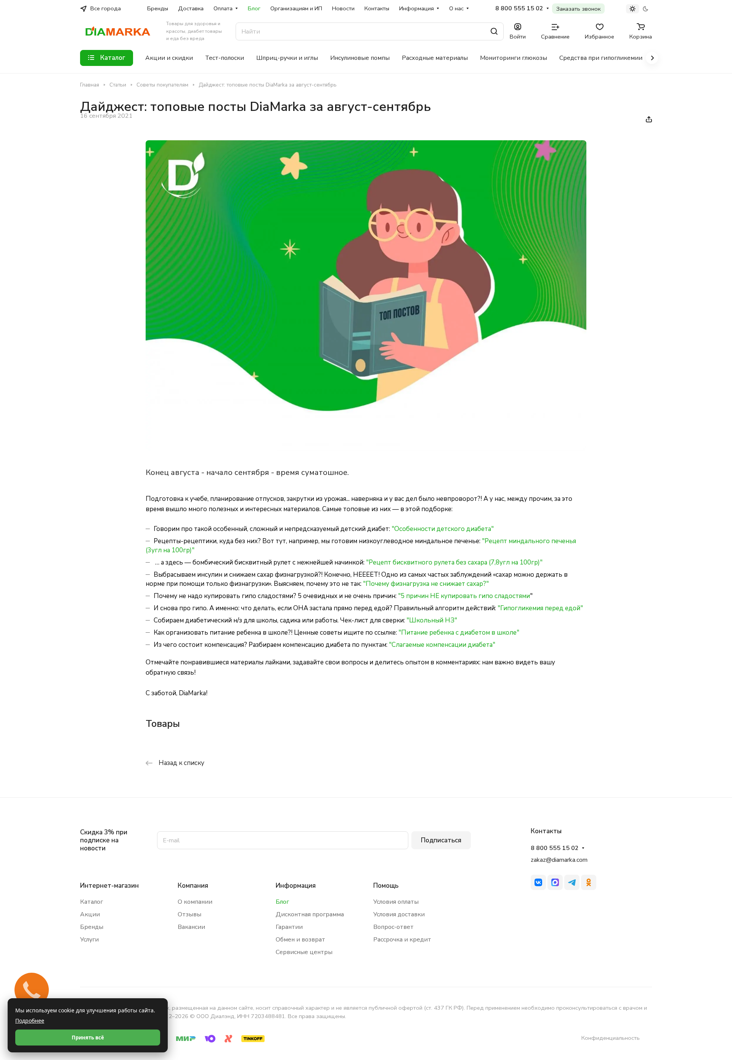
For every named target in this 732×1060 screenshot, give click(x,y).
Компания (193, 885)
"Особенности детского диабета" (443, 528)
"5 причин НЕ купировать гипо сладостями (464, 596)
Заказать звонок (578, 9)
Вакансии (191, 927)
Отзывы (189, 914)
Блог (282, 902)
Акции (90, 914)
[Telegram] (572, 882)
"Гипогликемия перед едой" (540, 608)
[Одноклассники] (588, 882)
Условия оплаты (396, 902)
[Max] (555, 882)
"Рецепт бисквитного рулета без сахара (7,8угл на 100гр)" (454, 562)
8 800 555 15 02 (519, 8)
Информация (296, 885)
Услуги (89, 939)
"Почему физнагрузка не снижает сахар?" (426, 583)
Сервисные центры (304, 952)
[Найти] (494, 31)
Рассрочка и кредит (402, 939)
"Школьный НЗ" (431, 620)
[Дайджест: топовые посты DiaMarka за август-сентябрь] (366, 448)
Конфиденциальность (610, 1038)
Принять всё (88, 1037)
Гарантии (289, 927)
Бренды (91, 927)
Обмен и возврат (300, 939)
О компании (195, 902)
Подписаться (441, 840)
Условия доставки (399, 914)
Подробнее (29, 1020)
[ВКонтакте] (538, 882)
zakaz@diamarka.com (559, 860)
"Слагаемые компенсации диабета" (442, 644)
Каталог (91, 902)
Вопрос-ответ (393, 927)
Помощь (385, 885)
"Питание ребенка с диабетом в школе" (458, 632)
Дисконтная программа (310, 914)
